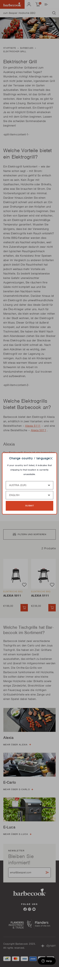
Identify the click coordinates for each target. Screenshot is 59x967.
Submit (29, 505)
